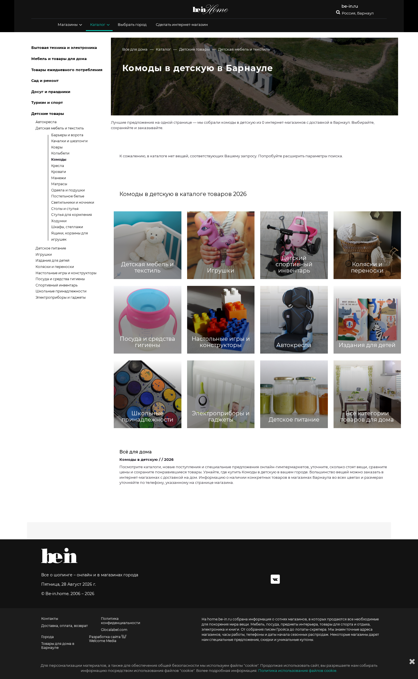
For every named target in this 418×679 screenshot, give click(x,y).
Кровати (58, 172)
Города (47, 637)
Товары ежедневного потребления (66, 69)
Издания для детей (52, 260)
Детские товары (194, 49)
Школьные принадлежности (61, 291)
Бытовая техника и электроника (64, 47)
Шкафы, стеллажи (67, 227)
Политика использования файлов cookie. (297, 670)
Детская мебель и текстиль (244, 49)
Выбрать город (132, 24)
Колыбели (60, 153)
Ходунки (59, 221)
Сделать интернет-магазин (182, 24)
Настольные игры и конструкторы (66, 273)
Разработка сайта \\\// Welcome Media (107, 639)
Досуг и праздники (50, 91)
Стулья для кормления (71, 214)
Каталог (97, 24)
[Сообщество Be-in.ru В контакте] (275, 579)
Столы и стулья (64, 209)
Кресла (57, 166)
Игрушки (44, 254)
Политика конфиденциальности (120, 621)
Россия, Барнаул (358, 13)
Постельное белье (67, 196)
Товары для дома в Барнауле (57, 646)
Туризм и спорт (47, 102)
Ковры (57, 147)
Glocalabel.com (114, 630)
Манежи (58, 178)
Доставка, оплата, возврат (64, 626)
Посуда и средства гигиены (60, 279)
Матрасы (59, 184)
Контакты (49, 619)
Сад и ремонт (45, 80)
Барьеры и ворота (67, 135)
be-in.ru (350, 6)
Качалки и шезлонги (69, 141)
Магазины (68, 24)
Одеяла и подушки (68, 190)
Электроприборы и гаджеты (61, 297)
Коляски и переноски (55, 267)
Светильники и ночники (72, 202)
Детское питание (51, 248)
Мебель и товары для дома (59, 58)
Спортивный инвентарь (57, 285)
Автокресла (46, 122)
